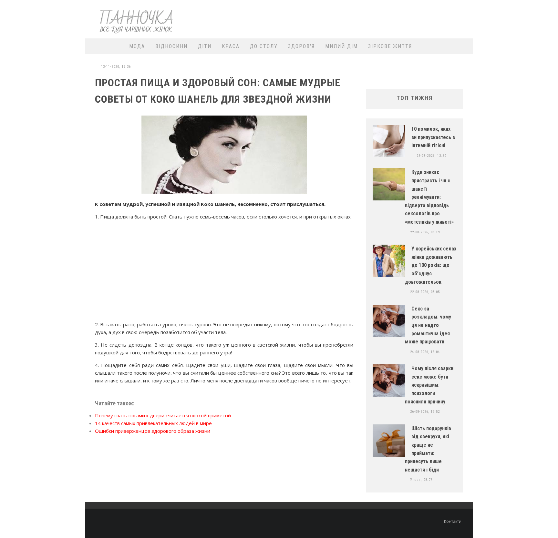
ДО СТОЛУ (264, 46)
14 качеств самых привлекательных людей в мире (153, 423)
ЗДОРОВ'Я (301, 46)
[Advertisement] (352, 18)
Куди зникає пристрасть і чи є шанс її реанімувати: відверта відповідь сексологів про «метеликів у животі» (429, 197)
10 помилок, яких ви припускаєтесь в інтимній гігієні (433, 137)
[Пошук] (463, 46)
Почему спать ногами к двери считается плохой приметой (163, 415)
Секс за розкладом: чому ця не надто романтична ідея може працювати (428, 325)
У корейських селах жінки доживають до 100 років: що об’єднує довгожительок (430, 265)
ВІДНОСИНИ (171, 46)
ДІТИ (205, 46)
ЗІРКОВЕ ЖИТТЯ (390, 46)
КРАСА (231, 46)
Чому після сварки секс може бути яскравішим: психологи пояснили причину (429, 384)
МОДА (137, 46)
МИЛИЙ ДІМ (341, 46)
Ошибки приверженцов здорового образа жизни (152, 431)
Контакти (452, 521)
